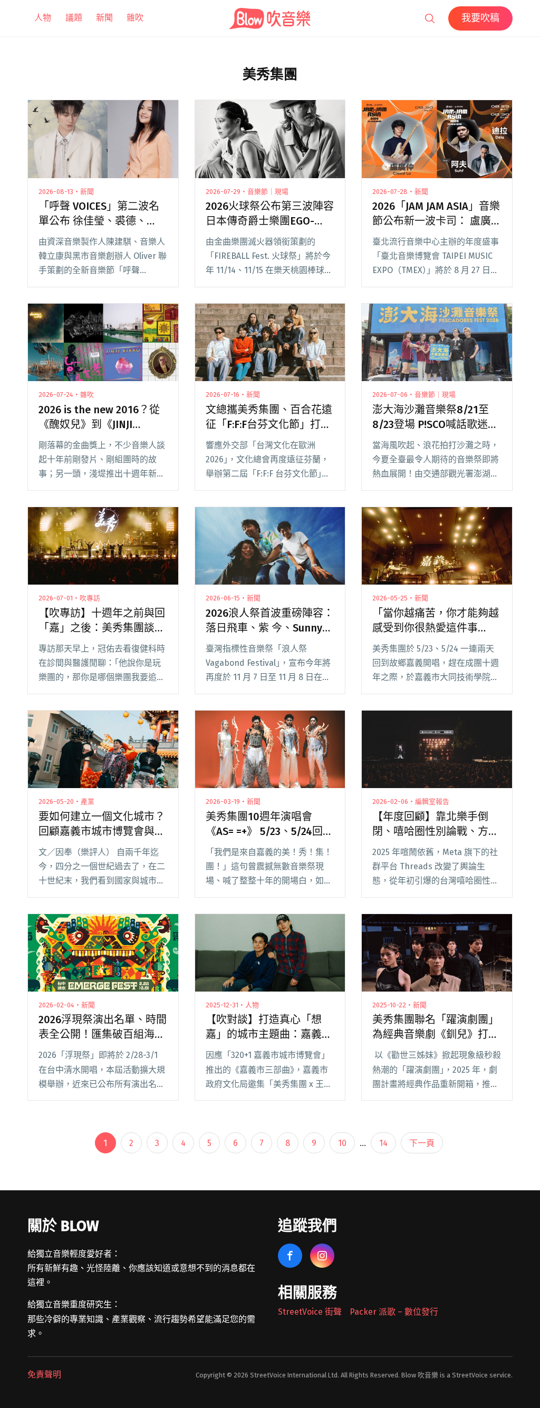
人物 (42, 18)
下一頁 (422, 1143)
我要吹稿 (480, 18)
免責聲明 (44, 1375)
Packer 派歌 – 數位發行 (394, 1312)
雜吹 (135, 18)
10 (342, 1143)
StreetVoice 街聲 (310, 1312)
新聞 (104, 18)
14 (383, 1143)
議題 (73, 18)
